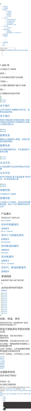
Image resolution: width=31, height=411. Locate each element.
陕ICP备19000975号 (10, 389)
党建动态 (9, 14)
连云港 (23, 390)
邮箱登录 (5, 42)
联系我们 (5, 36)
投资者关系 (6, 29)
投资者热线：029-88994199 (14, 32)
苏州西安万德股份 (23, 50)
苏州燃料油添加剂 (11, 19)
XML (21, 394)
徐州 (12, 390)
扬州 (1, 392)
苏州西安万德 (15, 50)
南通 (20, 390)
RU (4, 45)
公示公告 (9, 16)
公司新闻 (9, 11)
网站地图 (13, 394)
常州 (15, 390)
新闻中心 (5, 10)
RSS (18, 394)
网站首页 (5, 6)
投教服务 (9, 31)
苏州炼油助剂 (10, 23)
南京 (7, 390)
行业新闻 (9, 13)
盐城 (29, 390)
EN (4, 44)
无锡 (10, 390)
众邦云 (24, 389)
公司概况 (5, 8)
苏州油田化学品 (11, 21)
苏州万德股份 (8, 50)
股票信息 (5, 34)
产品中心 (5, 18)
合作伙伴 (5, 26)
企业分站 (8, 394)
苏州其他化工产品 (11, 24)
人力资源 (2, 361)
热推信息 (2, 394)
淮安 (27, 390)
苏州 (18, 390)
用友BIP (2, 368)
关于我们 (2, 356)
